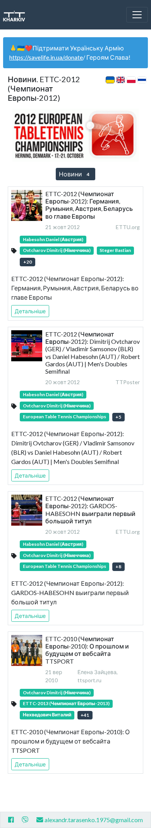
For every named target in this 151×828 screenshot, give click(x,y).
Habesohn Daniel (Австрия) (53, 239)
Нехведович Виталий (47, 715)
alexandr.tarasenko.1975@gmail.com (94, 819)
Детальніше (30, 311)
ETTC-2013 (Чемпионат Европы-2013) (66, 703)
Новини (74, 174)
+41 (85, 715)
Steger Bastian (115, 250)
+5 (118, 417)
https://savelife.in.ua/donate (46, 57)
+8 (118, 566)
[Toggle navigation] (137, 14)
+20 (27, 262)
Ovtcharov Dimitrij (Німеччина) (57, 250)
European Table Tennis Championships (64, 416)
